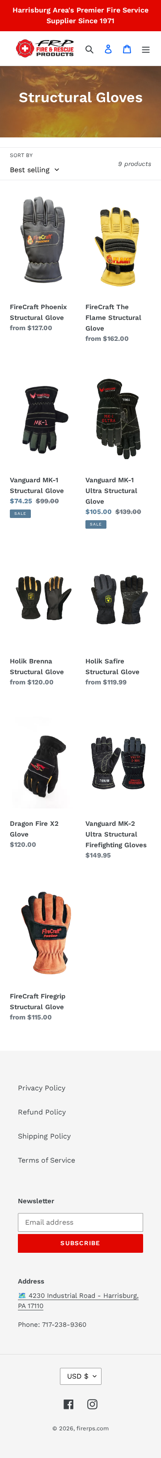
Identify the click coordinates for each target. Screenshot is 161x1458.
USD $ (78, 1376)
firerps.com (92, 1428)
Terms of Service (46, 1160)
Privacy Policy (41, 1088)
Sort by (21, 155)
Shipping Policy (44, 1136)
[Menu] (145, 48)
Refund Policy (42, 1112)
